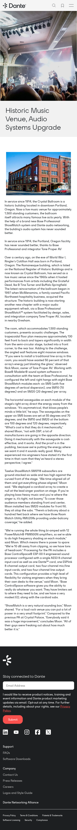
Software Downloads (16, 759)
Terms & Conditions (29, 815)
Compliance (42, 820)
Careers (8, 786)
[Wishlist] (62, 5)
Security (28, 820)
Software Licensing (11, 820)
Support (8, 746)
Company (9, 768)
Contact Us (10, 774)
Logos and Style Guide (17, 793)
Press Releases (12, 780)
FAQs (6, 753)
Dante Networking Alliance (20, 802)
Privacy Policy (9, 815)
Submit (13, 719)
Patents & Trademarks (52, 815)
